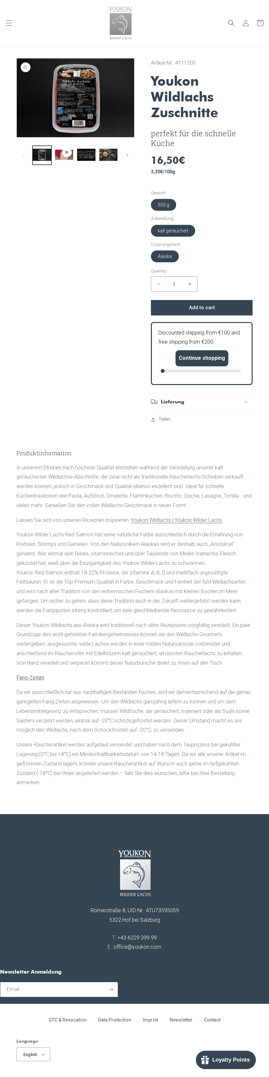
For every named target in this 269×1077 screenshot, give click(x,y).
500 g (163, 204)
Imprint (150, 1020)
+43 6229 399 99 (137, 938)
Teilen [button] (164, 419)
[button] (9, 23)
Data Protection (114, 1020)
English (30, 1054)
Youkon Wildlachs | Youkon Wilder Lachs (176, 520)
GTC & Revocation (68, 1020)
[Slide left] (23, 155)
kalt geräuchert (173, 230)
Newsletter (181, 1020)
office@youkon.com (137, 947)
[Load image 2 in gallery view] (86, 155)
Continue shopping (202, 358)
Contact (212, 1020)
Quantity (159, 271)
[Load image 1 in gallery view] (42, 155)
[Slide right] (127, 155)
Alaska (165, 256)
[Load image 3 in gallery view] (108, 155)
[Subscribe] (110, 989)
